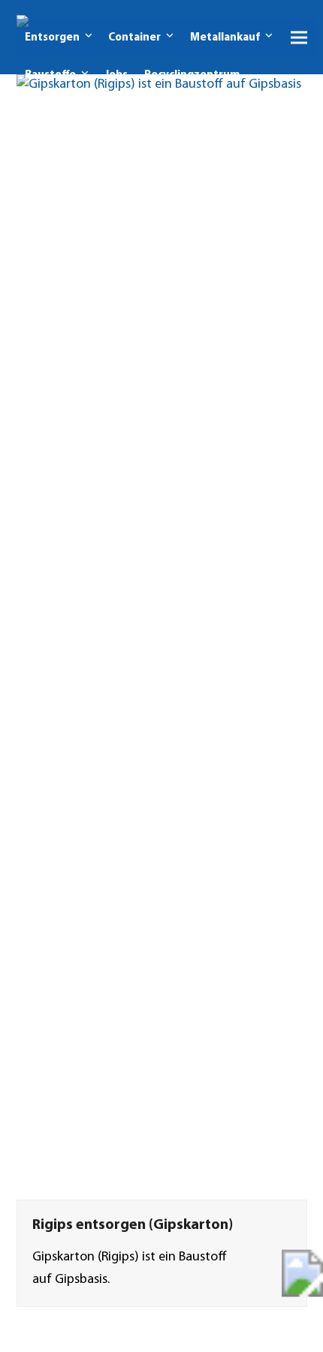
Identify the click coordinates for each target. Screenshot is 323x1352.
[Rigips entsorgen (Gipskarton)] (162, 637)
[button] (299, 37)
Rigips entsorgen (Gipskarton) (132, 1225)
